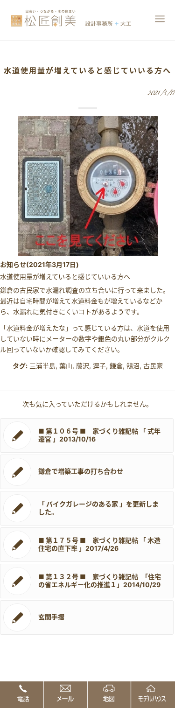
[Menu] (160, 18)
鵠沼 (133, 366)
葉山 (65, 366)
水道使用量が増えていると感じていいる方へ (87, 70)
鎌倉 (116, 366)
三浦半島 (42, 366)
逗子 (99, 366)
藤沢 (82, 366)
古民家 (153, 366)
